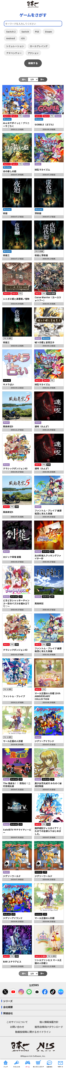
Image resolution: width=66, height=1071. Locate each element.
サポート (60, 1067)
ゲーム (28, 1067)
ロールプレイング (39, 46)
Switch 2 (10, 31)
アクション (33, 53)
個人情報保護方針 (48, 1022)
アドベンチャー (14, 53)
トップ (6, 1067)
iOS (23, 38)
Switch (25, 31)
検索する (33, 63)
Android (10, 38)
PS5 (37, 31)
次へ (42, 79)
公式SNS (49, 1067)
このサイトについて (17, 1022)
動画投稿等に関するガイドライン (33, 1031)
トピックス (16, 1067)
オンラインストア (38, 1067)
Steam (48, 31)
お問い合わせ (17, 1026)
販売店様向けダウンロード (49, 1026)
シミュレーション (15, 46)
